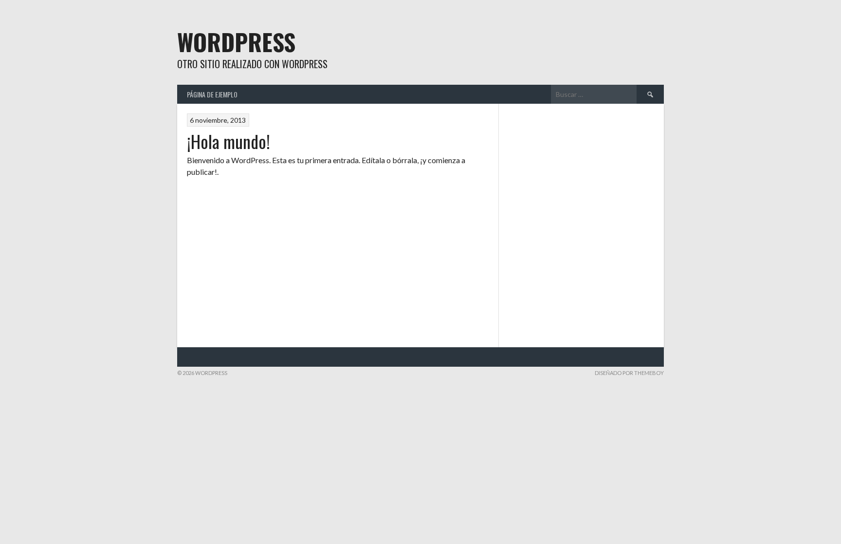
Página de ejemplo (212, 94)
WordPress (236, 41)
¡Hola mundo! (228, 141)
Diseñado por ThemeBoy (629, 373)
